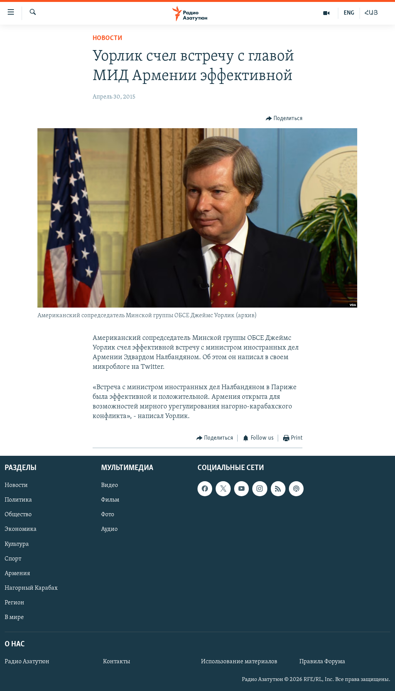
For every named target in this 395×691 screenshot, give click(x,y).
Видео (109, 485)
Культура (17, 544)
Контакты (116, 662)
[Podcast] (296, 488)
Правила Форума (322, 662)
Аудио (109, 529)
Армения (17, 574)
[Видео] (326, 13)
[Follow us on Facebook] (205, 488)
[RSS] (278, 488)
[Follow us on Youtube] (241, 488)
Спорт (13, 558)
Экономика (21, 529)
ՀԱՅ (371, 13)
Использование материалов (239, 662)
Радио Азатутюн (27, 662)
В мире (14, 617)
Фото (107, 515)
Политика (18, 500)
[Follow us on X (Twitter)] (223, 488)
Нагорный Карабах (31, 588)
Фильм (110, 500)
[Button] (284, 119)
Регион (14, 603)
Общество (18, 515)
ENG (349, 13)
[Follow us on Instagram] (259, 488)
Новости (107, 38)
